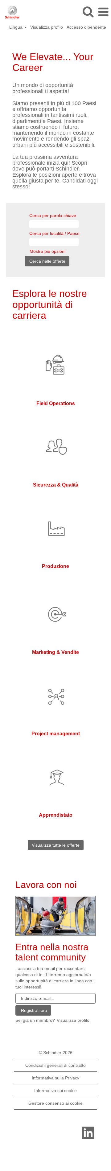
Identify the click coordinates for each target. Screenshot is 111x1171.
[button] (103, 12)
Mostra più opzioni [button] (47, 251)
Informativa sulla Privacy (55, 1077)
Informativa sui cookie (55, 1090)
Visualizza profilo (46, 27)
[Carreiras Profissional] (56, 915)
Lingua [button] (16, 27)
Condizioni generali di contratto (55, 1065)
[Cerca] (88, 11)
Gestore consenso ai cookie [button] (55, 1103)
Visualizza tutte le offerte (56, 845)
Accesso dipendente (86, 27)
